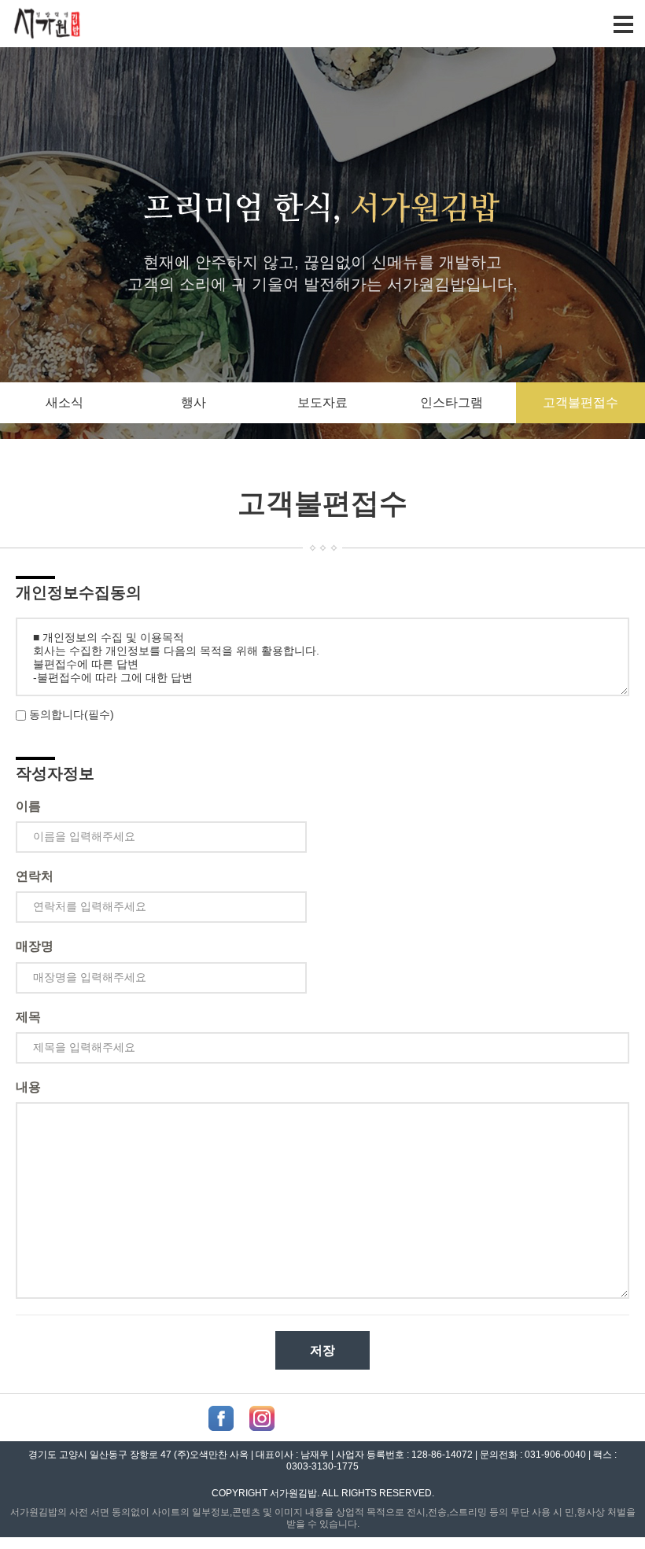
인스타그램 (451, 402)
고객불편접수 (580, 402)
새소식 (64, 402)
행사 (193, 402)
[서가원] (47, 30)
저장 (322, 1350)
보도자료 (322, 402)
